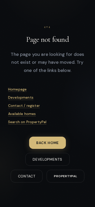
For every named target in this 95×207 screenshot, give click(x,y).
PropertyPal (65, 176)
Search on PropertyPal (27, 122)
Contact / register (24, 105)
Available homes (22, 113)
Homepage (17, 89)
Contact (26, 176)
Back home (47, 142)
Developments (20, 97)
